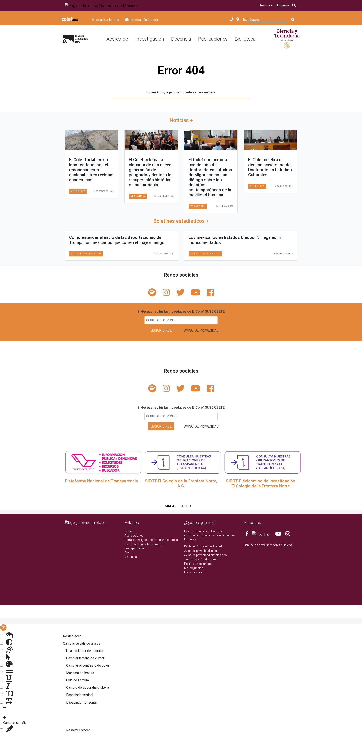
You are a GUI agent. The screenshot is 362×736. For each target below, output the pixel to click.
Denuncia (130, 556)
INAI (127, 552)
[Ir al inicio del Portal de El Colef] (75, 39)
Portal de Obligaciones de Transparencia (151, 540)
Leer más (190, 539)
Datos (128, 531)
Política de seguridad (198, 563)
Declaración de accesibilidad (203, 546)
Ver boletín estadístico (86, 254)
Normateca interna (105, 20)
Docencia (181, 39)
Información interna (143, 20)
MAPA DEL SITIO (178, 506)
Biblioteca (245, 39)
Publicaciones (213, 39)
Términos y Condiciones (200, 559)
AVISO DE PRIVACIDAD (201, 330)
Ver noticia (78, 191)
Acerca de (117, 39)
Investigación (149, 39)
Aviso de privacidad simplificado (205, 555)
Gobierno (282, 5)
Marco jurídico (193, 568)
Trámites (266, 5)
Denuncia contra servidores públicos (268, 545)
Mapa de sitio (193, 572)
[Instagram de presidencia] (288, 534)
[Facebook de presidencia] (247, 534)
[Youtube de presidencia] (278, 534)
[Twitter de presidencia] (262, 534)
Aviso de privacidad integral (202, 550)
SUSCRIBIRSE (161, 330)
